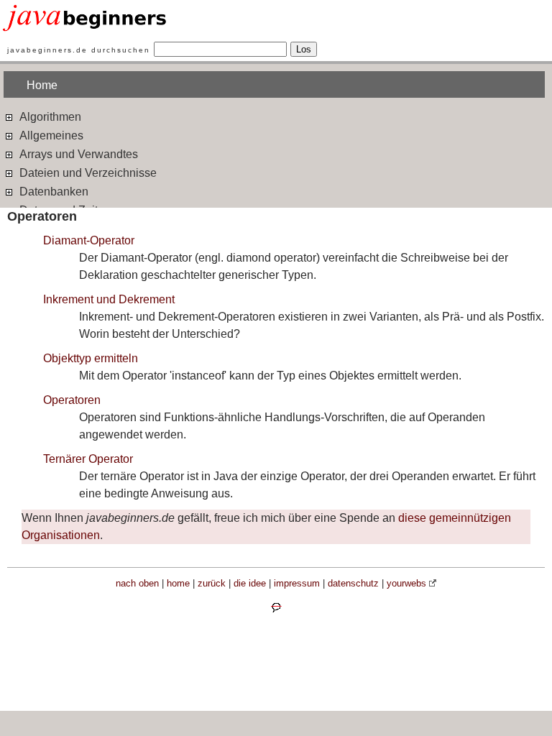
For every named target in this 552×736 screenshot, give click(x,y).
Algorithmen (49, 117)
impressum (297, 583)
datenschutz (353, 583)
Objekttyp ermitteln (90, 358)
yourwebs (406, 583)
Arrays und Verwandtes (77, 154)
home (178, 583)
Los (303, 49)
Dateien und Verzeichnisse (87, 173)
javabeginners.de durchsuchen (78, 50)
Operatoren (72, 400)
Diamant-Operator (88, 240)
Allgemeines (50, 135)
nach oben (137, 583)
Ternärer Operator (88, 459)
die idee (250, 583)
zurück (212, 583)
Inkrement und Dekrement (109, 299)
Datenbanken (52, 191)
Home (42, 85)
